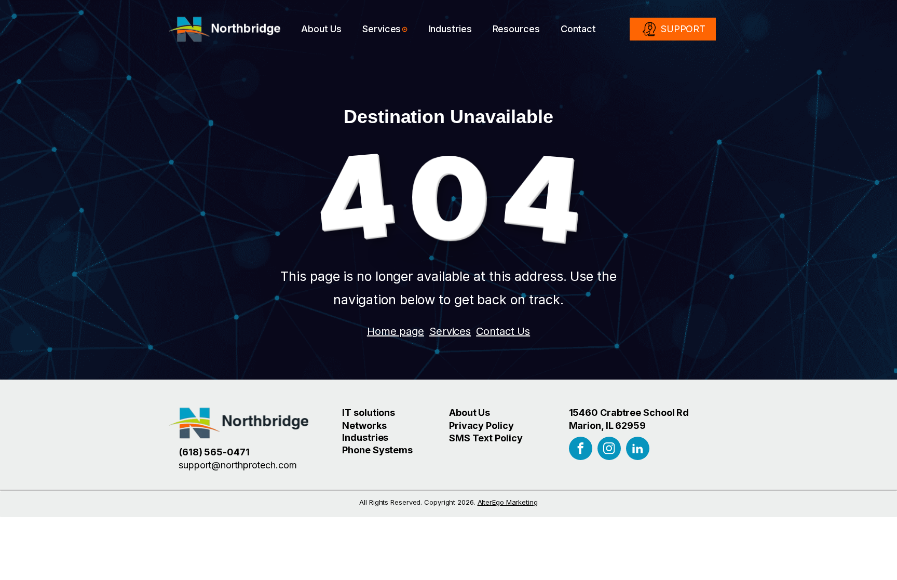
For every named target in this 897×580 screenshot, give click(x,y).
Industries (450, 28)
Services (381, 28)
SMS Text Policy (486, 438)
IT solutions (368, 412)
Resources (516, 28)
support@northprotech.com (238, 465)
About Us (321, 28)
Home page (395, 331)
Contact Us (503, 331)
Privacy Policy (481, 425)
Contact (578, 28)
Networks (364, 425)
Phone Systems (377, 449)
